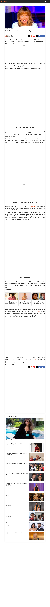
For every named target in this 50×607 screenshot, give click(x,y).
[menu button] (48, 1)
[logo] (4, 1)
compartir (19, 132)
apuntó (39, 216)
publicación (33, 206)
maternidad (37, 311)
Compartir (42, 35)
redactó (14, 142)
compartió (35, 359)
